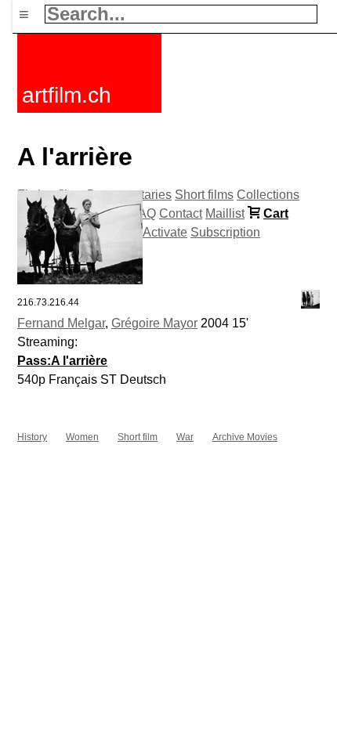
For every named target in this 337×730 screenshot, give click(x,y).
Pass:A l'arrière (62, 360)
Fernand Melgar (61, 323)
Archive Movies (244, 437)
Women (82, 437)
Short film (138, 437)
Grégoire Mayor (154, 323)
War (185, 437)
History (32, 437)
